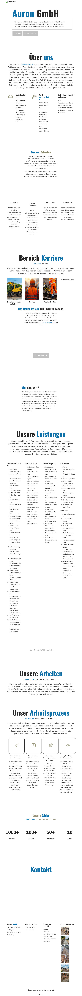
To (41, 994)
